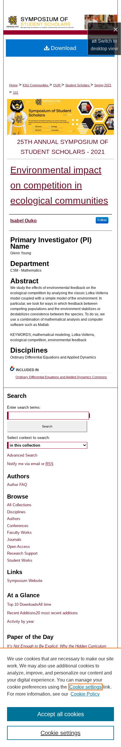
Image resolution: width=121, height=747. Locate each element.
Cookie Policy (85, 694)
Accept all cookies (60, 714)
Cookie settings (85, 686)
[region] (60, 697)
